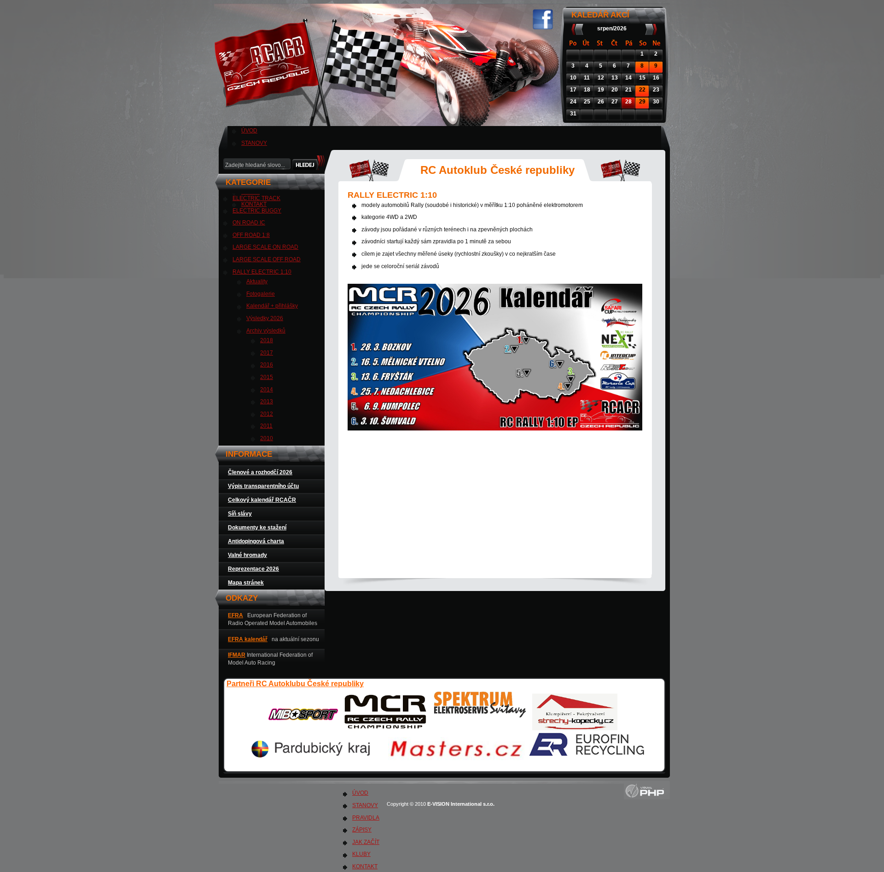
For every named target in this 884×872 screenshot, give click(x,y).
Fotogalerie (260, 294)
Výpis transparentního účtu (263, 486)
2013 (266, 401)
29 (642, 101)
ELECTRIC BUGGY (257, 210)
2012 (266, 414)
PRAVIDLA (365, 818)
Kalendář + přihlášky (272, 306)
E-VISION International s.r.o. (461, 804)
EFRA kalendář (248, 639)
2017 (266, 353)
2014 (266, 389)
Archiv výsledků (265, 330)
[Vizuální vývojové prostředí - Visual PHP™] (647, 797)
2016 (266, 364)
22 (642, 89)
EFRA (235, 615)
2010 (266, 438)
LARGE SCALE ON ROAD (265, 247)
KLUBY (361, 854)
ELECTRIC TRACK (256, 198)
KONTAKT (365, 866)
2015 (266, 377)
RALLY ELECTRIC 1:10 (262, 272)
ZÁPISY (362, 829)
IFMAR (236, 655)
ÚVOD (249, 130)
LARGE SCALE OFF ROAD (267, 259)
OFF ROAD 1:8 (251, 235)
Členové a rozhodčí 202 (258, 472)
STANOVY (254, 143)
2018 (266, 340)
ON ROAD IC (249, 222)
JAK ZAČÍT (365, 842)
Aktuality (257, 281)
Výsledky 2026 (264, 318)
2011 (266, 426)
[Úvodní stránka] (311, 119)
